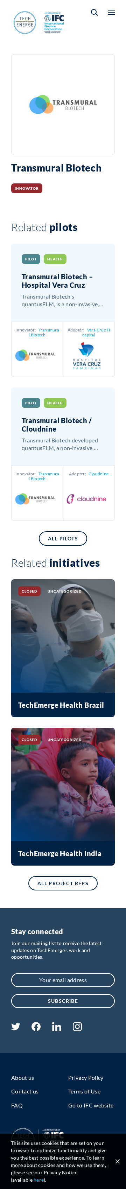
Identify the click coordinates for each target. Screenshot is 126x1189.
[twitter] (15, 1028)
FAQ (17, 1105)
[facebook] (36, 1029)
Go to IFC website (90, 1105)
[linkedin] (56, 1029)
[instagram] (77, 1029)
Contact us (24, 1091)
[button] (94, 12)
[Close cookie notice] (117, 1161)
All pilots (63, 538)
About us (22, 1077)
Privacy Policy (85, 1077)
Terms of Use (84, 1091)
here (39, 1180)
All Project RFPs (63, 883)
